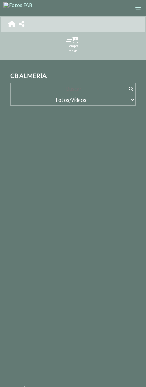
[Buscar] (131, 88)
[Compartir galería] (21, 24)
